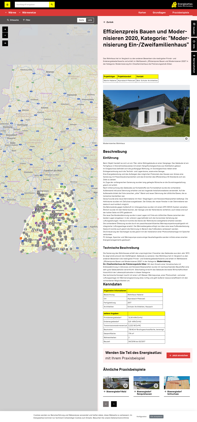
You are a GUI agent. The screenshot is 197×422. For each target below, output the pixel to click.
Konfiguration (141, 416)
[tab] (81, 20)
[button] (52, 4)
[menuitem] (142, 12)
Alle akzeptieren (156, 416)
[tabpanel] (49, 223)
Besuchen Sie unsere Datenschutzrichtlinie (111, 418)
